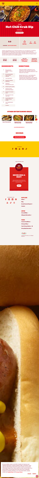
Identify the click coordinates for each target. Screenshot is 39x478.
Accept (29, 473)
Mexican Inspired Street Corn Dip (29, 122)
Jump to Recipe (19, 32)
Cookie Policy (11, 472)
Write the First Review (12, 45)
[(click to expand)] (19, 1)
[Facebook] (12, 149)
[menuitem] (28, 199)
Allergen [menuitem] (26, 215)
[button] (37, 476)
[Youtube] (19, 149)
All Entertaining (19, 127)
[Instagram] (16, 149)
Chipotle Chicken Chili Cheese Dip (17, 122)
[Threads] (14, 202)
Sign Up (19, 185)
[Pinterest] (23, 149)
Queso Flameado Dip (7, 122)
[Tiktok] (26, 149)
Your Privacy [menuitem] (26, 226)
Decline (34, 473)
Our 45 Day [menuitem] (26, 228)
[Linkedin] (12, 199)
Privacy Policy (19, 472)
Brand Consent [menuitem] (26, 204)
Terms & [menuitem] (25, 221)
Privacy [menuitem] (24, 223)
